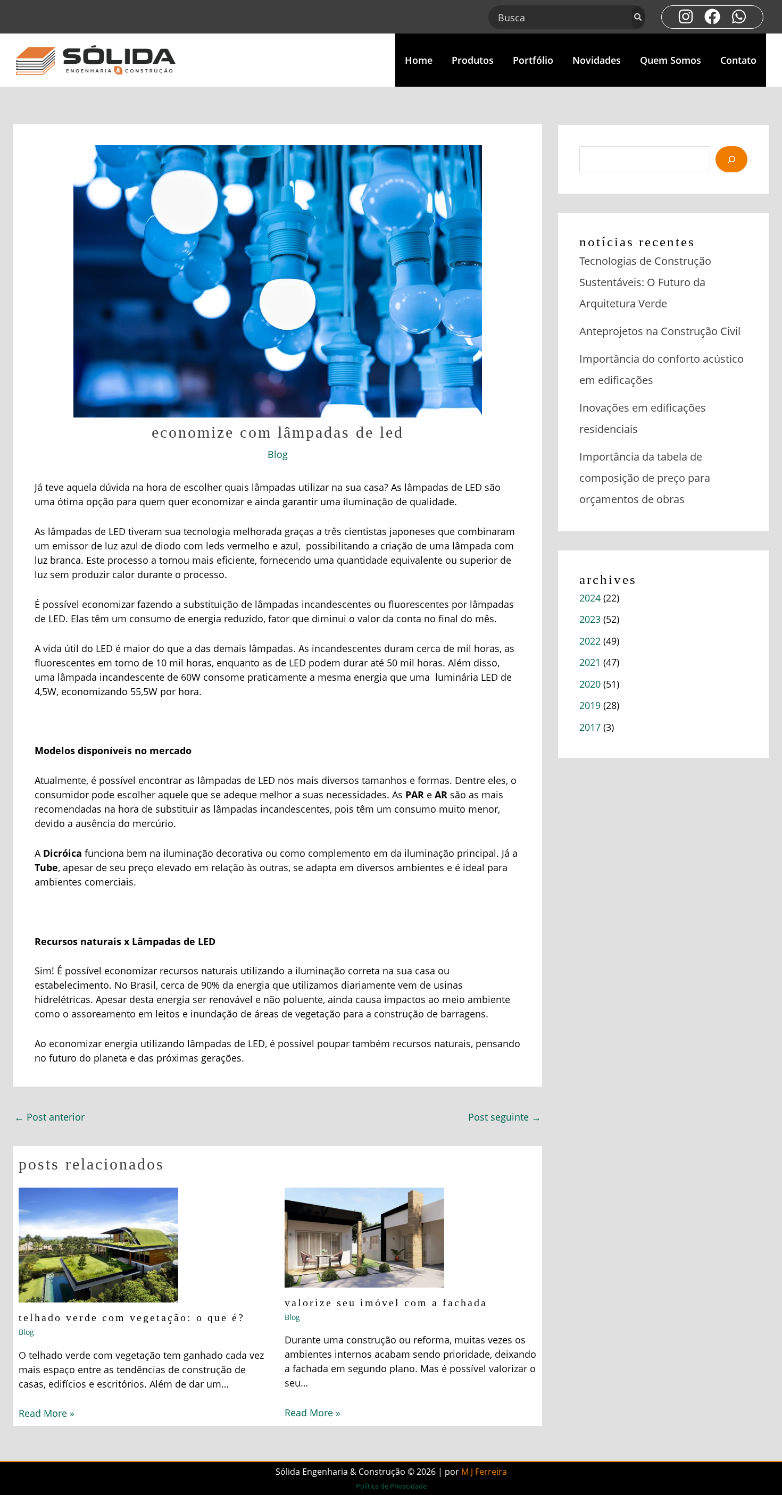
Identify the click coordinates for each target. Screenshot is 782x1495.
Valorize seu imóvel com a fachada (386, 1302)
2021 (590, 662)
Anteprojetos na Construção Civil (660, 331)
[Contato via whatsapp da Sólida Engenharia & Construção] (739, 16)
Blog (278, 454)
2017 (590, 727)
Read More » (46, 1413)
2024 (590, 597)
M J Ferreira (484, 1471)
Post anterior (49, 1116)
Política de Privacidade (391, 1486)
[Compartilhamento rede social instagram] (685, 16)
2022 (590, 640)
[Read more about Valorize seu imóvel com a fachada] (364, 1236)
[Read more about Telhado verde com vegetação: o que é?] (98, 1244)
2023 (590, 619)
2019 (590, 705)
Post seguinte (504, 1116)
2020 (590, 684)
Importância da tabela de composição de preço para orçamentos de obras (644, 477)
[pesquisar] (731, 159)
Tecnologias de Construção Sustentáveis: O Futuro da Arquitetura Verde (645, 282)
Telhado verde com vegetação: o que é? (132, 1317)
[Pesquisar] (638, 17)
